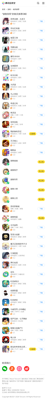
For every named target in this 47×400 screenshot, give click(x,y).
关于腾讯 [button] (5, 379)
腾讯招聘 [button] (40, 379)
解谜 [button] (19, 237)
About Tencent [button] (15, 379)
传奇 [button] (24, 106)
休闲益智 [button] (13, 59)
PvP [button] (16, 349)
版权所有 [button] (13, 381)
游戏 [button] (9, 9)
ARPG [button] (17, 312)
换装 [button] (19, 31)
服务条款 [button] (25, 379)
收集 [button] (19, 68)
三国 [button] (21, 115)
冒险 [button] (21, 209)
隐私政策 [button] (28, 381)
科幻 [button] (24, 68)
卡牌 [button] (16, 115)
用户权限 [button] (20, 381)
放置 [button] (19, 96)
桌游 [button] (19, 143)
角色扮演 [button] (13, 21)
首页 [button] (3, 9)
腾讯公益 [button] (5, 381)
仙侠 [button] (24, 21)
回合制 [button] (20, 321)
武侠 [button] (24, 40)
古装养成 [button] (21, 255)
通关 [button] (19, 59)
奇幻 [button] (21, 227)
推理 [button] (24, 31)
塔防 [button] (16, 330)
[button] (8, 3)
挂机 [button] (19, 21)
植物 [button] (21, 330)
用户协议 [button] (5, 383)
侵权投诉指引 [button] (37, 381)
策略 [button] (12, 115)
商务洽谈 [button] (32, 379)
